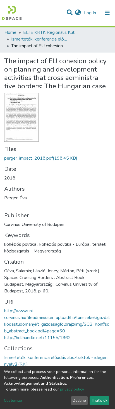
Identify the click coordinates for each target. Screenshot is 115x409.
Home (10, 32)
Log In (90, 13)
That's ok (99, 400)
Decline (79, 400)
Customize (13, 400)
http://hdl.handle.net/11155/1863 (37, 338)
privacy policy (72, 389)
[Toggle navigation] (107, 12)
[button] (78, 13)
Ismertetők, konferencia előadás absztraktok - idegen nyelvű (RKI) (39, 39)
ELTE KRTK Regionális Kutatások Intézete (51, 32)
